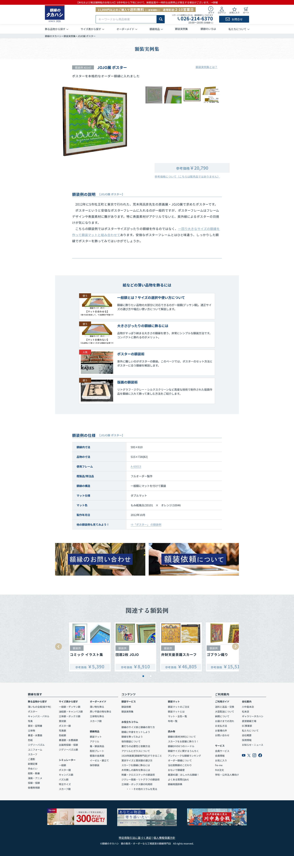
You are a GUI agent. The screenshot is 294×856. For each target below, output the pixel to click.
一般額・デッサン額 (69, 706)
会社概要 (246, 735)
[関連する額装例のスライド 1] (143, 676)
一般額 (62, 765)
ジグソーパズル (36, 744)
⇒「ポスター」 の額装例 (146, 524)
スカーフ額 (65, 789)
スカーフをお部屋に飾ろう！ (183, 741)
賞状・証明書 (35, 725)
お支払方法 (221, 725)
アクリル (94, 741)
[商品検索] (161, 19)
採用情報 (246, 740)
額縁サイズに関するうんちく (183, 751)
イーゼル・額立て (99, 760)
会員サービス (222, 751)
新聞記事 (32, 763)
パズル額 (63, 779)
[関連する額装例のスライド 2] (151, 676)
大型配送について (224, 711)
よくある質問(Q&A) (178, 779)
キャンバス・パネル (38, 716)
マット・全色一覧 (177, 716)
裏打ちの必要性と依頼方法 (135, 746)
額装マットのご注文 (178, 706)
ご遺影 (31, 759)
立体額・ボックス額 (69, 716)
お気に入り (221, 760)
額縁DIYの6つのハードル (181, 746)
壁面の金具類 (97, 755)
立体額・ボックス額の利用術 (136, 784)
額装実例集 (70, 36)
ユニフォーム (35, 749)
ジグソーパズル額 (68, 749)
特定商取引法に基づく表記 (135, 838)
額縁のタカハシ (53, 36)
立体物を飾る (97, 716)
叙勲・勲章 (34, 773)
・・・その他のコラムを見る (139, 789)
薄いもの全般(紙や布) (39, 706)
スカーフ (32, 754)
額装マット (96, 736)
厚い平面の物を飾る (100, 711)
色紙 (30, 740)
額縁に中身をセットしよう (135, 732)
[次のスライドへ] (235, 646)
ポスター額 (65, 725)
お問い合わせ (222, 735)
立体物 (31, 730)
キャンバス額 (66, 774)
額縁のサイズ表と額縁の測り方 (138, 727)
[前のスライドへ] (58, 646)
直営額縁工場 (249, 721)
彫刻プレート (97, 751)
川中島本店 (248, 706)
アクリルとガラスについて (135, 751)
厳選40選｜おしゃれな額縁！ (183, 774)
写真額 (62, 730)
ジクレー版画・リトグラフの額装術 (140, 779)
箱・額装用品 (97, 746)
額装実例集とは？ (206, 67)
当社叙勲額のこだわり (180, 765)
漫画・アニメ (35, 778)
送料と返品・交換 (224, 706)
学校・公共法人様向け (227, 774)
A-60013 (136, 466)
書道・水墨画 (35, 735)
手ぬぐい (32, 768)
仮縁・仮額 (34, 782)
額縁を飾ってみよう (132, 736)
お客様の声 (221, 730)
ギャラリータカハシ (252, 716)
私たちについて (250, 730)
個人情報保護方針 (164, 838)
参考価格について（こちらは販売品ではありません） (187, 176)
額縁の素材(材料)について (182, 736)
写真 (30, 721)
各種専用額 (34, 787)
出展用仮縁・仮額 (68, 744)
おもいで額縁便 (176, 770)
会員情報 (220, 755)
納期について (222, 716)
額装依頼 (126, 706)
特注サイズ (65, 784)
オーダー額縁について (180, 760)
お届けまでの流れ (224, 721)
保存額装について (131, 741)
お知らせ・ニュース (252, 744)
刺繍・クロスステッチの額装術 (138, 774)
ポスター (32, 711)
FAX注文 (219, 770)
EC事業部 (247, 725)
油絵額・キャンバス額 (71, 711)
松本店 (245, 711)
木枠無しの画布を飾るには (135, 770)
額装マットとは (176, 711)
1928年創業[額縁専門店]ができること (141, 755)
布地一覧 (172, 721)
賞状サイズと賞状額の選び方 (136, 760)
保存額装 (94, 765)
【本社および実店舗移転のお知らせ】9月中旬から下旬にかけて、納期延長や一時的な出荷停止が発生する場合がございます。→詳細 (147, 2)
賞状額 (62, 721)
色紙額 (62, 735)
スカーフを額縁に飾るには (135, 765)
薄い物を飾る (97, 706)
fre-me (219, 765)
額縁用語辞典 (175, 784)
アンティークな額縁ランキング (184, 755)
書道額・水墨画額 (68, 740)
